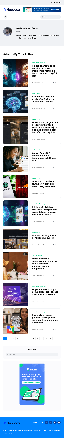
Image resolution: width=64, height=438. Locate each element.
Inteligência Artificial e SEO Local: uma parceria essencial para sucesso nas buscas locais (44, 211)
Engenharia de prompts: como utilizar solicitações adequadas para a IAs (45, 292)
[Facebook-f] (50, 422)
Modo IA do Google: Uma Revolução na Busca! (44, 236)
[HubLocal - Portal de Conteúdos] (12, 9)
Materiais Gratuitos (40, 430)
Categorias (28, 430)
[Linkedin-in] (55, 422)
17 (46, 338)
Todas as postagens (16, 430)
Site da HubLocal (54, 430)
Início (5, 430)
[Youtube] (59, 422)
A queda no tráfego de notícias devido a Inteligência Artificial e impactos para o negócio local (45, 71)
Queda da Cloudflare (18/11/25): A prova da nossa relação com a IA (44, 184)
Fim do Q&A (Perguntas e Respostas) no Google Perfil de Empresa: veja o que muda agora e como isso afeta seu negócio (45, 127)
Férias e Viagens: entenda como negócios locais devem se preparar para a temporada (44, 263)
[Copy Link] (57, 83)
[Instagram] (46, 422)
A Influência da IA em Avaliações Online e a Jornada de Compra (43, 99)
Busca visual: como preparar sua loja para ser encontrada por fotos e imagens (45, 319)
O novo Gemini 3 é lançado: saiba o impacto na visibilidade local (44, 157)
